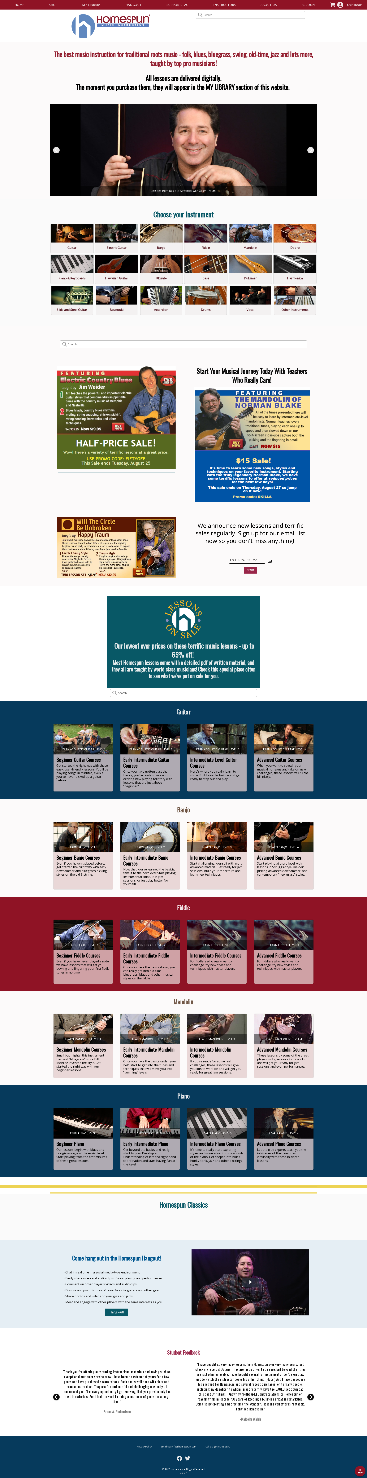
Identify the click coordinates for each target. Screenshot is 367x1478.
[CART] (333, 5)
